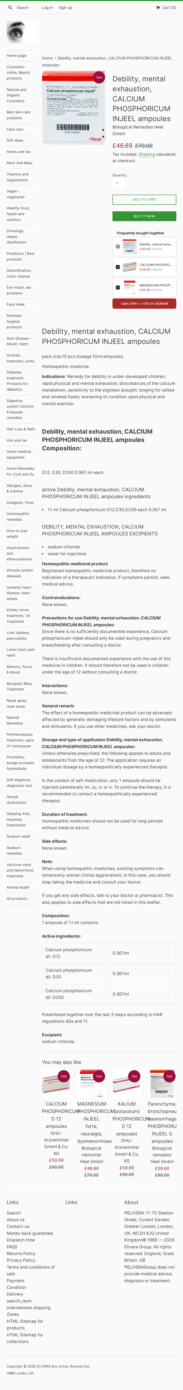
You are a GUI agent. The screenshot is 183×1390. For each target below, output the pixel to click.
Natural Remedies (15, 720)
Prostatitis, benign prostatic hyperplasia (20, 763)
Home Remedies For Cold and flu (20, 471)
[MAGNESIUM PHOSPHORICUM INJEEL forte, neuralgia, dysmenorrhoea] (91, 1084)
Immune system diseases (20, 573)
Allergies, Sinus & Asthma (19, 488)
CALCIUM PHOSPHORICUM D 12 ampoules (156, 265)
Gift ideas (15, 140)
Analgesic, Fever (20, 502)
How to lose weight (17, 534)
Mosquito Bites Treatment (19, 686)
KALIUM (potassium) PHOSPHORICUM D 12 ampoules (131, 1119)
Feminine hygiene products (14, 321)
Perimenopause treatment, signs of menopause (20, 740)
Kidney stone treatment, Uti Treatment (18, 615)
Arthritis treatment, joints (20, 358)
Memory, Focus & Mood (19, 669)
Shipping (147, 154)
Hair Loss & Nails (21, 429)
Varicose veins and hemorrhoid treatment (20, 870)
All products (17, 898)
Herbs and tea (19, 151)
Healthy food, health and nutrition (18, 214)
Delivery (15, 1294)
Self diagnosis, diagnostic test (19, 783)
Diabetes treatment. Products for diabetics (17, 381)
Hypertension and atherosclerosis (19, 553)
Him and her (17, 440)
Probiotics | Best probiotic (21, 256)
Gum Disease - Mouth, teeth (19, 341)
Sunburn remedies (14, 850)
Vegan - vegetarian (16, 194)
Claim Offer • (144, 303)
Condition (16, 1287)
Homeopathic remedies (18, 516)
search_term (19, 1301)
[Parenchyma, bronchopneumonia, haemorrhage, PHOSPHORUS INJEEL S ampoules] (162, 1084)
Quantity (119, 175)
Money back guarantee (30, 1233)
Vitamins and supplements (18, 177)
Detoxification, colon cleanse (19, 273)
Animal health (18, 887)
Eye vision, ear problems (19, 290)
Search (14, 1213)
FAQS (12, 1246)
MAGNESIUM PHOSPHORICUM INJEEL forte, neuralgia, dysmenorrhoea (156, 285)
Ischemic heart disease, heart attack (19, 593)
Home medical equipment (19, 454)
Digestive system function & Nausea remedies (20, 409)
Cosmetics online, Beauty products (18, 72)
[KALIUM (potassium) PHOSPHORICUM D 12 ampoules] (126, 1084)
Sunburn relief (18, 836)
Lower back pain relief (21, 652)
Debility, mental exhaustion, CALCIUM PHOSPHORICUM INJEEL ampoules (156, 244)
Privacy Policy (21, 1260)
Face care (15, 129)
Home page (16, 55)
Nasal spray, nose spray (17, 703)
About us (16, 1219)
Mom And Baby (20, 163)
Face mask (16, 304)
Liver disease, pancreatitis (18, 635)
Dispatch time (21, 1240)
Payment (16, 1280)
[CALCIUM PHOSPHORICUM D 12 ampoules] (56, 1084)
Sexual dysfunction (17, 799)
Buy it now (144, 216)
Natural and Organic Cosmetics (16, 95)
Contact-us (18, 1226)
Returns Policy (21, 1253)
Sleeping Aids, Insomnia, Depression (19, 819)
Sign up (65, 7)
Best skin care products (18, 115)
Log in (47, 7)
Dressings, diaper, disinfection (16, 236)
